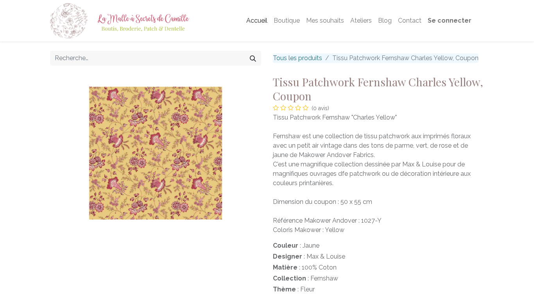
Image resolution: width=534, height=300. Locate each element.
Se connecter (449, 20)
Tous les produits (297, 58)
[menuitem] (257, 21)
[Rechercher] (253, 58)
